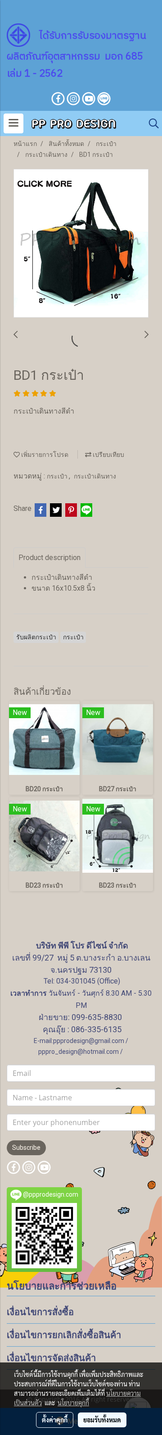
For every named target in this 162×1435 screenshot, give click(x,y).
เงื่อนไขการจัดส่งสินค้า (51, 1358)
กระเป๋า (58, 476)
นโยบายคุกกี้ (73, 1403)
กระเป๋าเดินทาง (95, 476)
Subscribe (26, 1147)
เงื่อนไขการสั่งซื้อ (40, 1312)
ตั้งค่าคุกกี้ (55, 1420)
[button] (151, 123)
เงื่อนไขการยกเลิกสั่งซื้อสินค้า (64, 1335)
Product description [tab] (49, 557)
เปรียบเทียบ (107, 454)
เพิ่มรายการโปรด (44, 454)
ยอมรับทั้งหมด (102, 1420)
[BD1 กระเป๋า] (81, 243)
